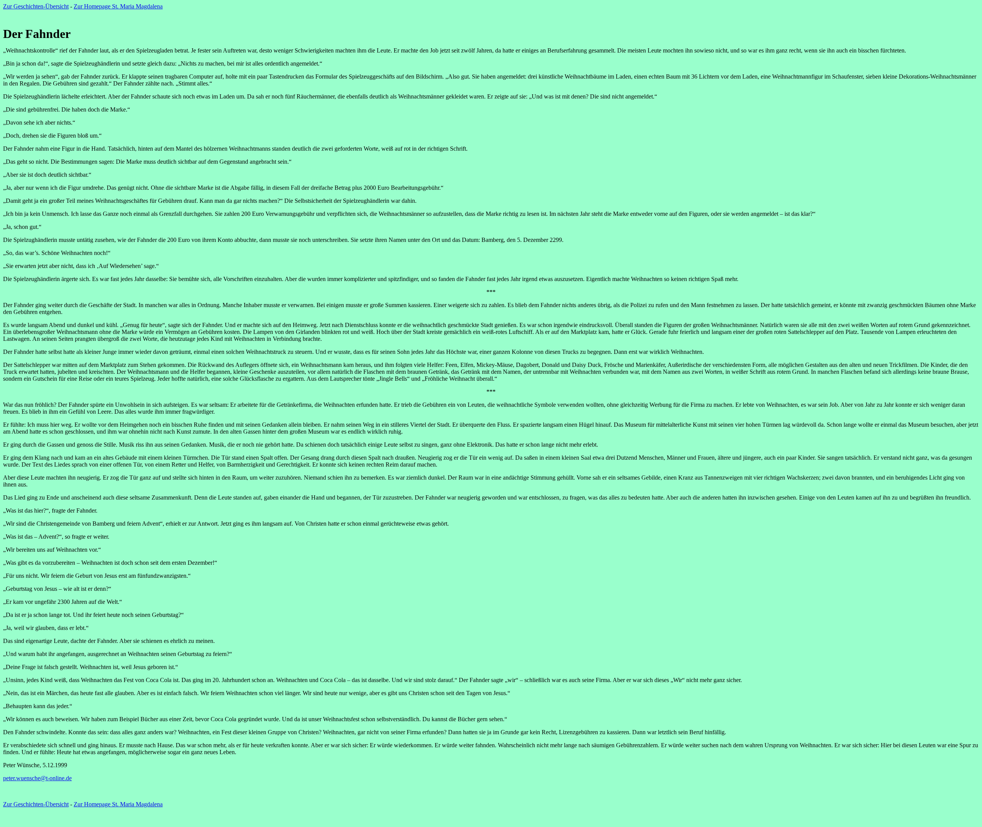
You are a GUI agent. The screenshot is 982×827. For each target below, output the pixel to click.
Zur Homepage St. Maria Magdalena (118, 6)
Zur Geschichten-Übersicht (36, 6)
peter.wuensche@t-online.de (37, 778)
